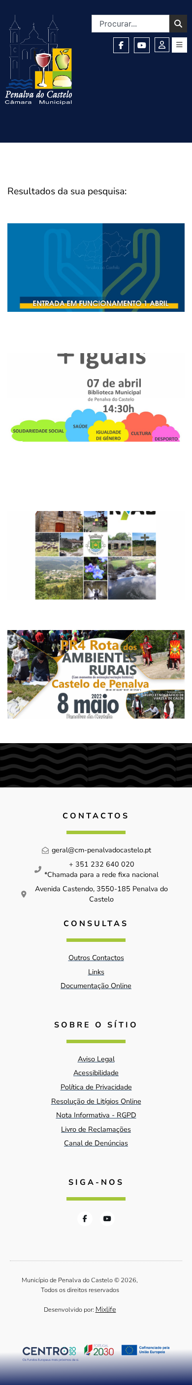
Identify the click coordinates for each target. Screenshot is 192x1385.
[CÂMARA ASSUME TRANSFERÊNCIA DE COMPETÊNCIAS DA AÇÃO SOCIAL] (96, 273)
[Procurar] (178, 23)
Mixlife (106, 1309)
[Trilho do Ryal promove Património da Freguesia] (96, 555)
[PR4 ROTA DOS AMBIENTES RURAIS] (96, 674)
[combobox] (130, 23)
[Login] (162, 45)
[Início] (38, 60)
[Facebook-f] (121, 45)
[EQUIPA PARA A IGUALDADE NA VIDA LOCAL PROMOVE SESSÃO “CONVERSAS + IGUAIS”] (96, 417)
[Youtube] (142, 45)
